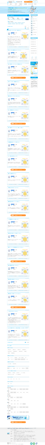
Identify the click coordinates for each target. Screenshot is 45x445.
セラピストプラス (31, 428)
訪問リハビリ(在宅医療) (21, 357)
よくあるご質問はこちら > (36, 75)
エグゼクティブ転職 (32, 438)
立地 (17, 368)
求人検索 (15, 4)
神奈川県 (27, 392)
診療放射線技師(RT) (15, 351)
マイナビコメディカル (9, 5)
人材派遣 (14, 438)
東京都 (24, 392)
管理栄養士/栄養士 (20, 351)
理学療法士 (9, 428)
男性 (8, 383)
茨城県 (8, 392)
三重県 (17, 400)
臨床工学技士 (20, 428)
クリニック (12, 357)
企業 (25, 357)
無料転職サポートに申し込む (17, 77)
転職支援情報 (25, 4)
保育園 (8, 359)
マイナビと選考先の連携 (18, 374)
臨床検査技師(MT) (19, 22)
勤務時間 (14, 368)
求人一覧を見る (12, 184)
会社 (19, 368)
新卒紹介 (25, 438)
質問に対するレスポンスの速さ (11, 374)
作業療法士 (11, 428)
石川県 (14, 397)
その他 (27, 359)
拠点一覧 (35, 4)
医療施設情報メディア (31, 436)
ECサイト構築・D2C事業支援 (19, 436)
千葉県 (20, 392)
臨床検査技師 (17, 428)
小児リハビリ (12, 359)
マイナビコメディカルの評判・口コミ (14, 5)
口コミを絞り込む (11, 15)
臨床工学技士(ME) (23, 22)
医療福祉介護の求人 (15, 432)
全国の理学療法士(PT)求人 (33, 39)
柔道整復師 (25, 351)
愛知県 (14, 400)
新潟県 (8, 397)
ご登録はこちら (35, 68)
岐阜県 (8, 400)
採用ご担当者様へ (30, 0)
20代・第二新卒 (22, 438)
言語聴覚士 (14, 428)
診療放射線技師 (23, 428)
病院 (8, 357)
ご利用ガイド (10, 4)
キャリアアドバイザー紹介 (30, 4)
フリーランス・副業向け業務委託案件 (21, 432)
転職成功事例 (20, 4)
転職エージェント (28, 438)
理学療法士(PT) (9, 22)
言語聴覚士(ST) (16, 22)
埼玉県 (17, 392)
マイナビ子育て (15, 436)
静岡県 (11, 400)
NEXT (28, 342)
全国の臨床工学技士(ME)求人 (33, 48)
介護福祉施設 (19, 5)
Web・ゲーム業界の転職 (18, 438)
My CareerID (28, 436)
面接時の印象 (23, 368)
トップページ (7, 4)
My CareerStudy (24, 436)
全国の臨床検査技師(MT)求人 (33, 46)
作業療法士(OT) (12, 22)
